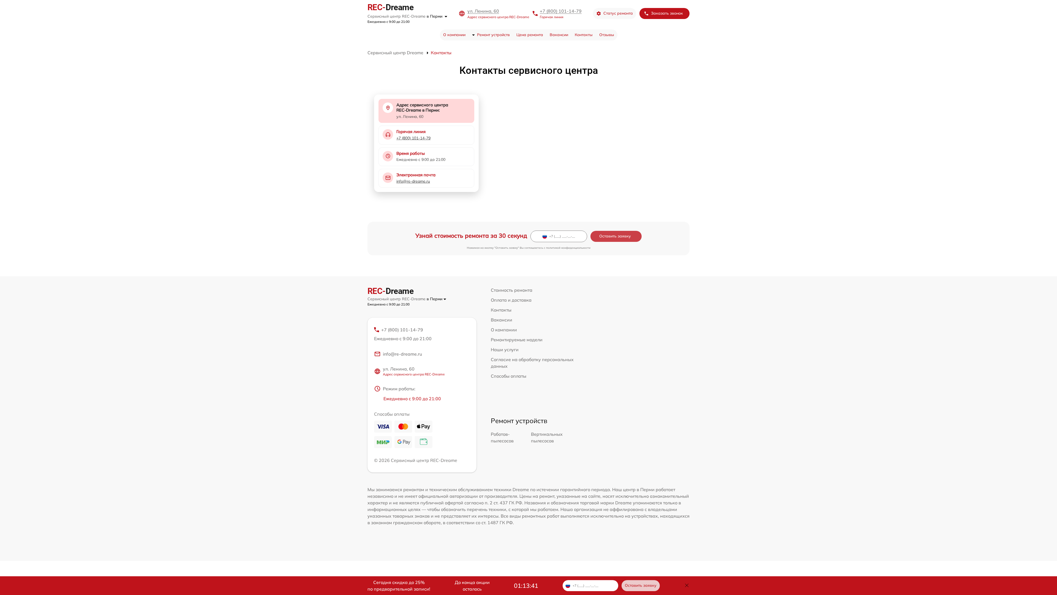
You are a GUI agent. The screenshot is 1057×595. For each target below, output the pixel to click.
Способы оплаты (508, 376)
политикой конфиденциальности (568, 248)
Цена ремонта (529, 34)
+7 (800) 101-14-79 (561, 11)
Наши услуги (505, 349)
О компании (454, 34)
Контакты (584, 34)
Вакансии (559, 34)
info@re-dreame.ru (413, 181)
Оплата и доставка (511, 300)
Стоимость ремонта (511, 290)
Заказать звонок (667, 13)
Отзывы (606, 34)
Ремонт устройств (493, 34)
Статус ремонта (618, 13)
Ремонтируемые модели (517, 339)
